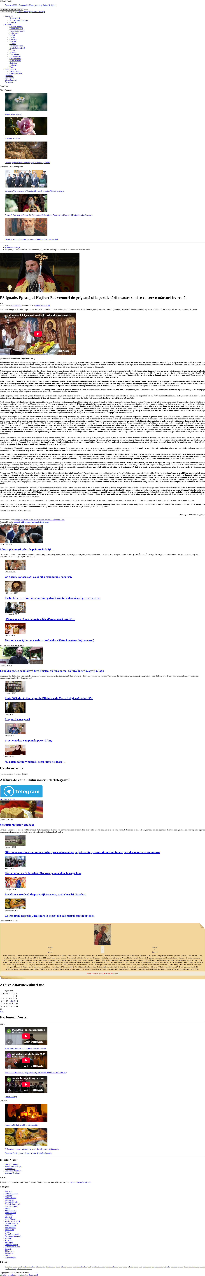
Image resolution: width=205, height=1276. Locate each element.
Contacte (12, 22)
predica (168, 1266)
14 (12, 1001)
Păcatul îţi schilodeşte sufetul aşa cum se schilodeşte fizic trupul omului (31, 239)
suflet (18, 1269)
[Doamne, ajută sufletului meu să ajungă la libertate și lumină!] (26, 159)
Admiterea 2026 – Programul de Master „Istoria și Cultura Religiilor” (30, 5)
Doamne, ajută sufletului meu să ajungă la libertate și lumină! (27, 163)
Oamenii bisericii (15, 74)
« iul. (2, 1011)
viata (24, 1269)
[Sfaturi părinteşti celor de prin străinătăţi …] (21, 542)
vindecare (29, 1269)
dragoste (58, 1266)
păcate (175, 1266)
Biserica (7, 1266)
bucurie (15, 1266)
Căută (25, 774)
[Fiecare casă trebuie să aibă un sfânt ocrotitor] (26, 1121)
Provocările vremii (16, 46)
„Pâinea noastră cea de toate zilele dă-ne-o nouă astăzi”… (40, 619)
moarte (140, 1266)
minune (136, 1266)
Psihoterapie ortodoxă (13, 1236)
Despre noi (9, 16)
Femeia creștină (10, 1211)
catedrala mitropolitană (29, 1266)
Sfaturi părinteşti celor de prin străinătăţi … (27, 549)
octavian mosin (147, 1266)
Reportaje (13, 52)
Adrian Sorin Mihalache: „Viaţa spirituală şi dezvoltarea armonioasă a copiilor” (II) (36, 1073)
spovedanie (8, 1269)
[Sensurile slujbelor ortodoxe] (21, 818)
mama (120, 1266)
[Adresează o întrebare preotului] (25, 9)
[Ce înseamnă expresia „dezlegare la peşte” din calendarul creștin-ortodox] (26, 1145)
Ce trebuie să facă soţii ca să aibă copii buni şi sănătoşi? (38, 576)
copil (45, 1266)
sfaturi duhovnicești (194, 1266)
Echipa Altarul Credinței (18, 20)
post (164, 1266)
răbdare (186, 1266)
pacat (153, 1266)
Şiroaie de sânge (11, 1097)
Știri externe (9, 78)
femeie (89, 1266)
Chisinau (38, 1266)
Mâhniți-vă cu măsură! (13, 114)
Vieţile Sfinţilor (10, 1257)
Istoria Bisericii (10, 1219)
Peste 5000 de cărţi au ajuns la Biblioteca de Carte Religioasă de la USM (49, 698)
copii (42, 1266)
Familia (12, 37)
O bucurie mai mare (12, 138)
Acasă (7, 245)
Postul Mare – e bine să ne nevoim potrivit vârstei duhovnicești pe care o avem (52, 597)
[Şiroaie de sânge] (26, 1093)
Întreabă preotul (10, 80)
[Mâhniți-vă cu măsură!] (26, 110)
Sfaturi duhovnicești (16, 31)
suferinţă (13, 1269)
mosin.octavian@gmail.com (80, 1182)
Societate (12, 44)
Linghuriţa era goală (17, 719)
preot (172, 1266)
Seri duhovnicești (11, 1245)
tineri (21, 1269)
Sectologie (13, 65)
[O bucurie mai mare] (26, 134)
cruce (53, 1266)
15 (14, 1001)
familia (75, 1266)
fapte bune (84, 1266)
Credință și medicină (17, 48)
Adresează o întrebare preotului (11, 9)
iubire (107, 1266)
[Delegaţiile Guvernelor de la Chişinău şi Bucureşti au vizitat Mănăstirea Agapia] (26, 187)
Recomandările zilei (7, 799)
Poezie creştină (15, 61)
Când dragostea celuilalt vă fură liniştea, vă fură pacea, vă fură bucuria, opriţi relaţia (52, 670)
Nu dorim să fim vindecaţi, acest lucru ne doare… (35, 761)
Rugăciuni (13, 63)
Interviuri (12, 42)
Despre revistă (14, 18)
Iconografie (9, 1215)
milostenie (130, 1266)
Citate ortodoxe (15, 59)
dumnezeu (69, 1266)
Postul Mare (14, 33)
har (92, 1266)
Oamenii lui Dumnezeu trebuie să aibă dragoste (31, 522)
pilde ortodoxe (159, 1266)
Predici (12, 35)
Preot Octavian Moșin (13, 1167)
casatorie (20, 1266)
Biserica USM (10, 1169)
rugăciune (180, 1266)
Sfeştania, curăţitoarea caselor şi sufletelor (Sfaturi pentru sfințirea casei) (49, 640)
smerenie (202, 1266)
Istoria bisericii (10, 69)
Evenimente (9, 82)
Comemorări (9, 1200)
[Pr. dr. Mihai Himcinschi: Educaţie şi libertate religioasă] (26, 1044)
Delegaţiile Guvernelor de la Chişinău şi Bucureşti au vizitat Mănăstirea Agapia (34, 191)
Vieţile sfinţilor (15, 71)
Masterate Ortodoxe (12, 1173)
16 (17, 1001)
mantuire (125, 1266)
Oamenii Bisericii (11, 1223)
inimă (103, 1266)
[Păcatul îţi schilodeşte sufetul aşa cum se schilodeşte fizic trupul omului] (26, 235)
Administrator (16, 305)
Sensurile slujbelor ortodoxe (17, 824)
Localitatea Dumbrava (13, 1171)
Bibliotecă (8, 24)
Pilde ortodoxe (14, 54)
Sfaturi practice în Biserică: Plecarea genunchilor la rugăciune (43, 873)
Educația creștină (11, 1206)
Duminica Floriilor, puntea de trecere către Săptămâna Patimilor (28, 1153)
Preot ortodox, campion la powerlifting (28, 740)
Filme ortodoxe (15, 56)
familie (79, 1266)
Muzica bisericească (12, 1221)
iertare (100, 1266)
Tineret (12, 50)
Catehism (12, 39)
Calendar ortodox (16, 27)
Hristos (96, 1266)
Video (11, 67)
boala (10, 1266)
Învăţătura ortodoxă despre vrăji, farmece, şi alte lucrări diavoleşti (45, 894)
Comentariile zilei (16, 29)
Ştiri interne (9, 76)
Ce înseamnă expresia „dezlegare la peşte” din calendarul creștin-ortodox (49, 915)
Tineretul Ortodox (11, 1164)
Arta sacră (8, 1191)
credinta (49, 1266)
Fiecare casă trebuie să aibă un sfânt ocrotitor (21, 1125)
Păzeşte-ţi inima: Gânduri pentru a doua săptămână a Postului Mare (39, 520)
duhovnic (63, 1266)
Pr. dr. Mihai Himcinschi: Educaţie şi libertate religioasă (25, 1048)
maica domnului (113, 1266)
